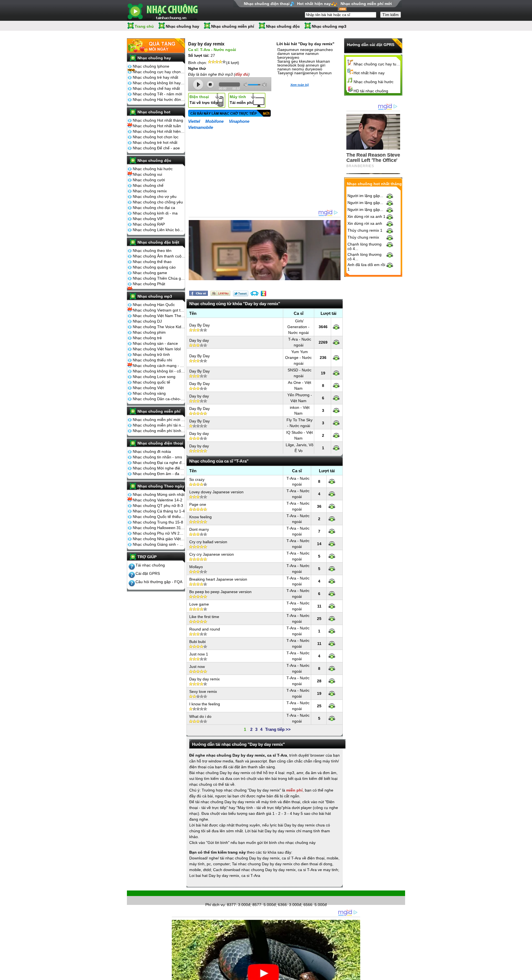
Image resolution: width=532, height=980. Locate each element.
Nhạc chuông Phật (149, 284)
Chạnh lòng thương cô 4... (364, 246)
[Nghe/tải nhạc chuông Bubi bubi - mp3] (331, 643)
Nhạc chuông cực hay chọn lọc (159, 72)
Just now (197, 666)
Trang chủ (144, 26)
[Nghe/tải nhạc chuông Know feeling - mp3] (331, 519)
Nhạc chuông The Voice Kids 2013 (159, 327)
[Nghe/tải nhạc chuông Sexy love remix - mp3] (331, 693)
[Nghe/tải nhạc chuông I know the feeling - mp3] (331, 706)
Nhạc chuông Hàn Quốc (154, 304)
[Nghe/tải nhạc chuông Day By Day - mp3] (336, 327)
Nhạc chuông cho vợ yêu (155, 196)
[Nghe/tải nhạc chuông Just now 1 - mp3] (331, 656)
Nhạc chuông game (150, 272)
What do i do (200, 716)
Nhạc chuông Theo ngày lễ (160, 488)
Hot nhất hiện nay (314, 3)
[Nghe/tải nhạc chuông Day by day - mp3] (336, 342)
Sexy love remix (203, 691)
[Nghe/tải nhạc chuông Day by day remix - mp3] (331, 681)
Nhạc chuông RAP (149, 224)
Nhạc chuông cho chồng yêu (158, 202)
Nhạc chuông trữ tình (151, 354)
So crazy (196, 479)
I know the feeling (204, 704)
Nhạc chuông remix (150, 191)
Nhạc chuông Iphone (151, 66)
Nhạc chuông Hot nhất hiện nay (159, 131)
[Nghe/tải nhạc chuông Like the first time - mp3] (331, 618)
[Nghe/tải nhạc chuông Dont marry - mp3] (331, 531)
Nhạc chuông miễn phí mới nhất (159, 419)
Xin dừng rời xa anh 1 (366, 216)
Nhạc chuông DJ (147, 321)
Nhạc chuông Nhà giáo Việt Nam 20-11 (159, 539)
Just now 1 (198, 654)
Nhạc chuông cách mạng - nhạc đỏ (159, 365)
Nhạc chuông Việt (148, 388)
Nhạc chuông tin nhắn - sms (157, 457)
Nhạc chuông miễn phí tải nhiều (159, 425)
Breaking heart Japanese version (218, 579)
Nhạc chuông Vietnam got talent (159, 310)
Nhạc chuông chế (148, 185)
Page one (197, 504)
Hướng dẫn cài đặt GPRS (370, 44)
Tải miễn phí (241, 100)
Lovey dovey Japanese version (216, 492)
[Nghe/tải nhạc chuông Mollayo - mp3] (331, 568)
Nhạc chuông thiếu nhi (152, 360)
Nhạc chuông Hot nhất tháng (158, 120)
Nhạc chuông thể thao (152, 261)
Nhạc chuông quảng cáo (154, 267)
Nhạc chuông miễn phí (232, 26)
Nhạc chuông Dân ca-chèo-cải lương (159, 399)
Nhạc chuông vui (147, 174)
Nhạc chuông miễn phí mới (366, 3)
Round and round (204, 629)
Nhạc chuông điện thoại (267, 3)
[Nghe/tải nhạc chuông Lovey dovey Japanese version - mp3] (331, 494)
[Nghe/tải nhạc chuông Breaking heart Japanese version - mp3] (331, 581)
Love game (199, 604)
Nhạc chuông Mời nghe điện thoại (159, 468)
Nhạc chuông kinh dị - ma (155, 213)
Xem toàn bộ (299, 84)
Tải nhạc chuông (150, 565)
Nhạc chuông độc (283, 26)
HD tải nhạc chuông (371, 91)
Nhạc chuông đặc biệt (158, 242)
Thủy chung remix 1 (364, 230)
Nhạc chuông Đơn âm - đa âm (159, 473)
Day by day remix (204, 679)
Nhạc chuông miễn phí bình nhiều (159, 430)
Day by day (199, 340)
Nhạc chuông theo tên (152, 250)
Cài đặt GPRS (147, 573)
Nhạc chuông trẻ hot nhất (155, 142)
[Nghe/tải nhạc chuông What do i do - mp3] (331, 718)
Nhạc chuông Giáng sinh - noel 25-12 (159, 544)
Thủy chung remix (363, 237)
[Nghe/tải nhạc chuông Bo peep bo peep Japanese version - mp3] (331, 593)
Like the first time (204, 616)
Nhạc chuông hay (182, 26)
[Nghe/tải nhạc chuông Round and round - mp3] (331, 631)
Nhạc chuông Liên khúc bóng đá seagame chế (159, 230)
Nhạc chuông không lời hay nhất (159, 83)
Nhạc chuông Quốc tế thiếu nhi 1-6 (159, 516)
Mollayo (196, 567)
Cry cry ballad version (208, 542)
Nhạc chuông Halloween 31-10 (159, 527)
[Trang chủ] (163, 10)
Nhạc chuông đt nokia (152, 451)
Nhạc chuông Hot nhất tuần (157, 126)
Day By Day (199, 325)
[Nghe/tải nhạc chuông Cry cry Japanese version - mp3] (331, 556)
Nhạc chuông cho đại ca (154, 207)
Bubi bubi (197, 641)
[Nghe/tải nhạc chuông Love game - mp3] (331, 606)
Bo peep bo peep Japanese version (220, 591)
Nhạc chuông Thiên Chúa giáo (159, 278)
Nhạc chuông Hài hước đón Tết (159, 99)
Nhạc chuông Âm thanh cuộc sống (159, 256)
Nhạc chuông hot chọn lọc (155, 137)
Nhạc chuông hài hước (153, 169)
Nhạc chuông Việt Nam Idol (157, 349)
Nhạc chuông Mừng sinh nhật (159, 494)
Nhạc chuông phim (149, 332)
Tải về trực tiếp (204, 100)
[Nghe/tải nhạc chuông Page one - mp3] (331, 506)
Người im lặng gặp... (365, 195)
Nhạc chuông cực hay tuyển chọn (377, 64)
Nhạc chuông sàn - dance (155, 343)
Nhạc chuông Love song (154, 376)
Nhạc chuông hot (153, 112)
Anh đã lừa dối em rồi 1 (366, 266)
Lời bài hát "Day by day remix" (305, 44)
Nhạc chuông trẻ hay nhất (155, 77)
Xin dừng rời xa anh (364, 223)
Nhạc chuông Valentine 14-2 (157, 500)
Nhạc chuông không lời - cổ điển (159, 371)
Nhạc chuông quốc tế (151, 382)
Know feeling (200, 517)
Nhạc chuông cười (149, 180)
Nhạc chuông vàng (149, 393)
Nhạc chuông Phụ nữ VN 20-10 (159, 533)
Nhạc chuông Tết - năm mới (157, 94)
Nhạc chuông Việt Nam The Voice (159, 315)
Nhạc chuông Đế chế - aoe (156, 148)
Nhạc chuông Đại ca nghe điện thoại (159, 462)
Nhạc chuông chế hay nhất (156, 88)
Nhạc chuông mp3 (329, 26)
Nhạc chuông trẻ (147, 338)
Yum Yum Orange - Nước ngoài (298, 357)
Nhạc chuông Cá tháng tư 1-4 (159, 511)
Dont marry (199, 529)
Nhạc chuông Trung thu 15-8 (158, 522)
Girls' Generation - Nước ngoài (298, 327)
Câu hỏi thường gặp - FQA (158, 582)
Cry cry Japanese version (211, 554)
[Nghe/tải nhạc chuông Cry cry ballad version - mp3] (331, 544)
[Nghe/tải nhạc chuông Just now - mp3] (331, 668)
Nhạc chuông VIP (148, 218)
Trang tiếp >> (278, 729)
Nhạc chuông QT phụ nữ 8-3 (158, 505)
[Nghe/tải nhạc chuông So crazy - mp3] (331, 481)
